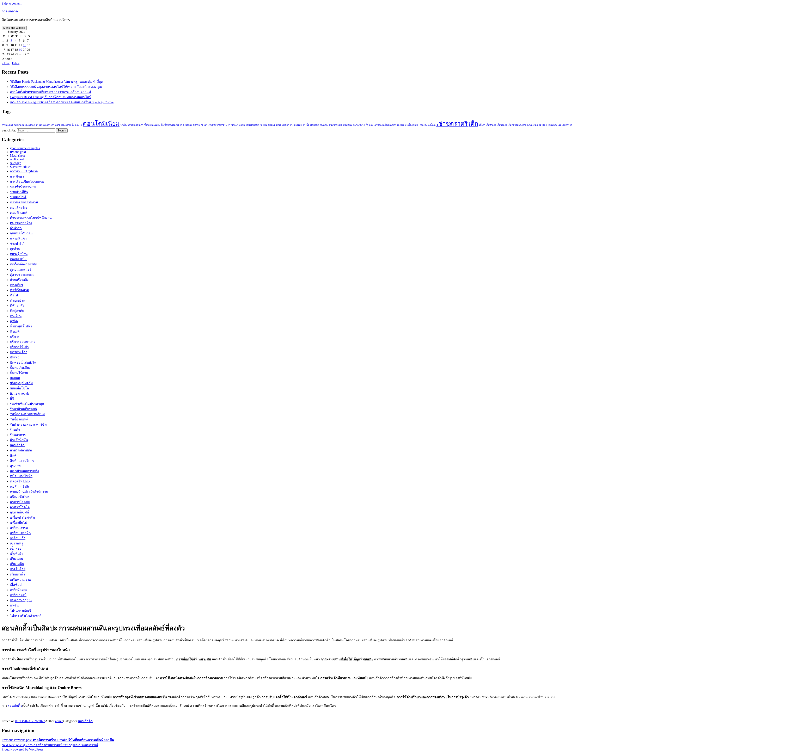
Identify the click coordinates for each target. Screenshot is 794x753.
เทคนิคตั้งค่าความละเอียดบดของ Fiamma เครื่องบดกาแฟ (50, 92)
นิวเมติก (16, 331)
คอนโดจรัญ (18, 207)
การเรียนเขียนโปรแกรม (27, 181)
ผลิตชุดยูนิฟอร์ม (21, 383)
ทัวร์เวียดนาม (19, 290)
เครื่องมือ (401, 125)
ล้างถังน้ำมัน (19, 440)
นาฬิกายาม (221, 125)
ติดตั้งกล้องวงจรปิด (23, 264)
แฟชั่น (14, 605)
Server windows (20, 166)
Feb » (15, 63)
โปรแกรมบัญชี (20, 610)
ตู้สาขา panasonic (22, 274)
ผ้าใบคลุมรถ (234, 125)
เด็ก (473, 123)
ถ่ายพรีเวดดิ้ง (19, 280)
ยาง (291, 125)
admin (59, 721)
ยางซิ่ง (306, 125)
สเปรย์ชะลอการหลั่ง (24, 471)
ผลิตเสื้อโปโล (19, 388)
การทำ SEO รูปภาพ (24, 171)
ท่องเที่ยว (16, 285)
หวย (371, 125)
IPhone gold (18, 152)
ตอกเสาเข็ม (18, 259)
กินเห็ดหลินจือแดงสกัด (24, 125)
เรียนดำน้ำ (17, 574)
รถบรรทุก (314, 125)
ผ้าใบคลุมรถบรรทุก (249, 125)
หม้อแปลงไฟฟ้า (21, 476)
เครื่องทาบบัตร (389, 125)
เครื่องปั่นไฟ (18, 522)
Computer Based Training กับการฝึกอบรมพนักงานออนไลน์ (50, 97)
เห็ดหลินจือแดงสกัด (517, 125)
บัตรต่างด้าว (18, 352)
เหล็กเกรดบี (18, 595)
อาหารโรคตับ (20, 502)
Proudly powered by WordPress (22, 749)
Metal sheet (17, 155)
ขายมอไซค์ (18, 197)
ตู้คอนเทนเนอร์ (20, 269)
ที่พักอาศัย (17, 305)
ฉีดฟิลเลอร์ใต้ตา (135, 125)
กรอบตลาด (10, 11)
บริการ (15, 336)
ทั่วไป (14, 295)
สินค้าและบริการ (22, 460)
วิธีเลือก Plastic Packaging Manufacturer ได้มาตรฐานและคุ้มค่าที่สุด (56, 81)
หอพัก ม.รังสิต (20, 486)
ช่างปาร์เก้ (17, 243)
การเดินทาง (7, 125)
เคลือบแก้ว (17, 538)
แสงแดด (543, 125)
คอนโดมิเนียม (101, 123)
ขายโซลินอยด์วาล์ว (45, 125)
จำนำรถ (16, 228)
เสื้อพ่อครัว (502, 125)
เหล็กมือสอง (19, 590)
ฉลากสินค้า (18, 238)
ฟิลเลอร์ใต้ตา (282, 125)
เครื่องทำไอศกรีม (22, 517)
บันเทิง (14, 357)
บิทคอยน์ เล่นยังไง (23, 362)
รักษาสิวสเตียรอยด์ (23, 409)
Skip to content (11, 3)
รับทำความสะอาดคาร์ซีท (28, 424)
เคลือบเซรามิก (20, 533)
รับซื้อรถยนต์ (19, 419)
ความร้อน (60, 125)
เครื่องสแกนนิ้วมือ (427, 125)
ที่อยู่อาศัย (17, 311)
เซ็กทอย (16, 548)
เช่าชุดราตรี (452, 123)
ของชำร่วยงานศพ (23, 187)
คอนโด (78, 125)
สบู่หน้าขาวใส (335, 125)
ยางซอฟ (298, 125)
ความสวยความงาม (24, 202)
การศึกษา (17, 176)
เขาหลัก (377, 125)
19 (20, 49)
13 (24, 45)
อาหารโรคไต (20, 507)
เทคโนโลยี (17, 569)
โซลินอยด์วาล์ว (564, 125)
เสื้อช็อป (16, 584)
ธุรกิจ (14, 321)
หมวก (356, 125)
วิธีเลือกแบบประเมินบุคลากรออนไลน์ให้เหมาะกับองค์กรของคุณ (56, 86)
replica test (17, 159)
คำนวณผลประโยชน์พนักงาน (31, 218)
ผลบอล (15, 378)
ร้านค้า (15, 429)
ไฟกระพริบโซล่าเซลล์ (25, 615)
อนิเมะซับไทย (20, 497)
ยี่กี (12, 398)
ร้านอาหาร (18, 435)
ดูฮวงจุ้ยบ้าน (19, 254)
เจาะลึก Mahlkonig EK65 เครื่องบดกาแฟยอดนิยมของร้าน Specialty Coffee (62, 102)
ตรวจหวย (187, 125)
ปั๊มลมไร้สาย (19, 373)
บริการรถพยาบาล (23, 342)
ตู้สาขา (196, 125)
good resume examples (25, 148)
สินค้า (14, 455)
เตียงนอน (16, 559)
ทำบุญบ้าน (17, 300)
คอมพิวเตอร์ (19, 212)
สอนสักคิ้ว (17, 445)
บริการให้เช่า (19, 347)
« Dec (6, 63)
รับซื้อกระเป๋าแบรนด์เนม (27, 414)
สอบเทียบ (347, 125)
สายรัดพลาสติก (21, 450)
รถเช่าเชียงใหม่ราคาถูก (27, 404)
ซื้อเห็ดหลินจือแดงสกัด (171, 125)
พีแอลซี (271, 125)
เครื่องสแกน (412, 125)
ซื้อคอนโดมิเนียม (152, 125)
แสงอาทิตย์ (532, 125)
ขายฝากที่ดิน (19, 192)
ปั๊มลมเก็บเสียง (20, 367)
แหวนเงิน (552, 125)
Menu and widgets (14, 27)
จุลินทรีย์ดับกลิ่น (21, 233)
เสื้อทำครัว (491, 125)
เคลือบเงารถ (19, 528)
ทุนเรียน (16, 316)
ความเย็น (69, 125)
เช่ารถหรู (16, 543)
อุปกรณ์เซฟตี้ (19, 512)
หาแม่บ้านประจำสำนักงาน (29, 491)
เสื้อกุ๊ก (482, 125)
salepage (15, 163)
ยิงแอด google (19, 393)
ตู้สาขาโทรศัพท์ (208, 125)
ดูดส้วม (15, 249)
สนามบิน (324, 125)
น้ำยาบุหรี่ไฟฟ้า (21, 326)
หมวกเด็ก (363, 125)
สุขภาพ (15, 466)
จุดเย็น (123, 125)
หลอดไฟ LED (20, 481)
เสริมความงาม (20, 579)
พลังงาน (263, 125)
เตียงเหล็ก (17, 564)
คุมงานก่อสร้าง (21, 223)
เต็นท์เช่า (16, 553)
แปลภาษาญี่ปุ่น (21, 600)
